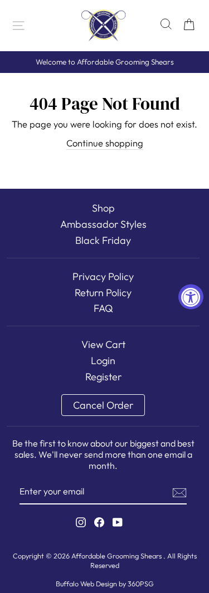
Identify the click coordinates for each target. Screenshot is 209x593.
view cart (103, 344)
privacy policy (103, 276)
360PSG (141, 583)
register (103, 376)
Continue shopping (104, 143)
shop (103, 208)
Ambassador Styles (103, 224)
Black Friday (103, 240)
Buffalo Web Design (86, 583)
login (103, 360)
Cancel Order (103, 405)
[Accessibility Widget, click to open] (190, 296)
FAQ (103, 308)
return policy (103, 292)
